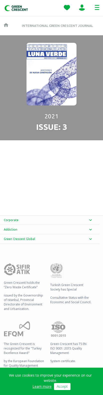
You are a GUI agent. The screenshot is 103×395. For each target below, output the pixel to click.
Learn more (42, 386)
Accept (62, 386)
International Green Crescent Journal (57, 25)
